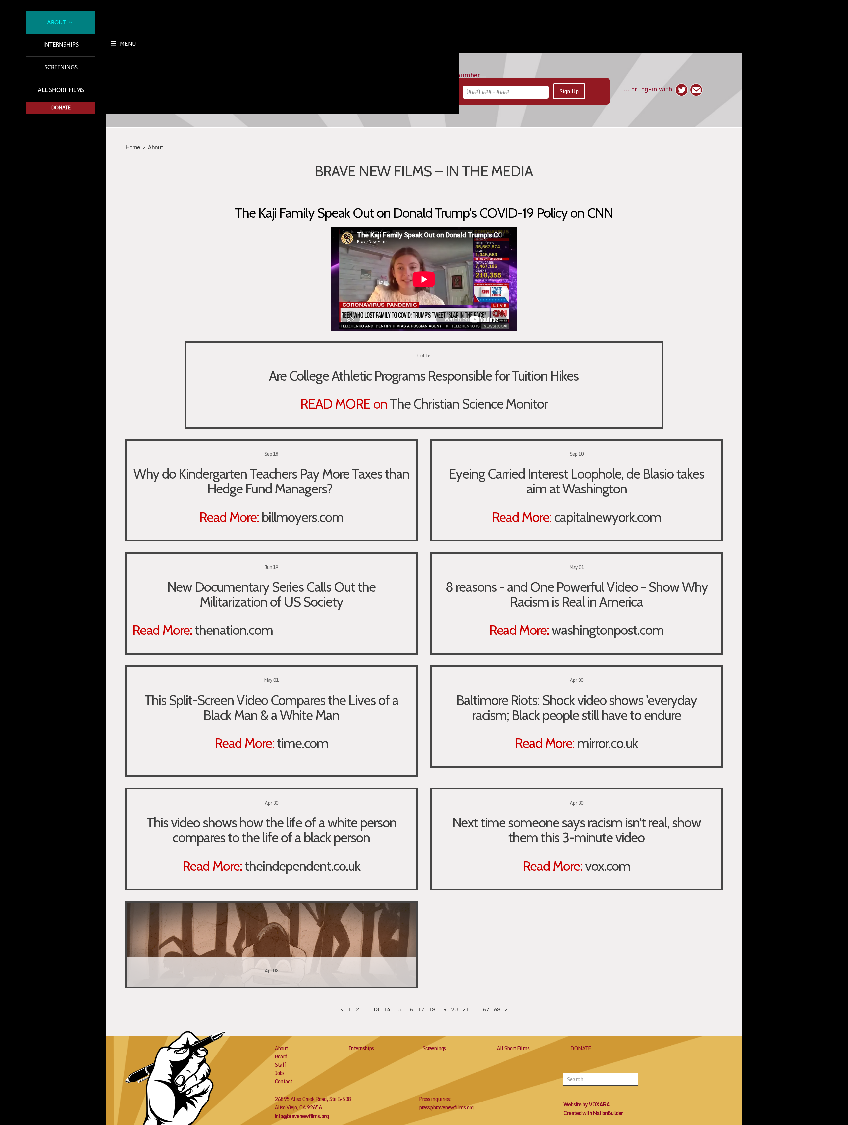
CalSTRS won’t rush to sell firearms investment (271, 935)
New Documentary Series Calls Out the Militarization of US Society (271, 594)
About (57, 23)
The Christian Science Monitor (469, 404)
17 (420, 1009)
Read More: (229, 517)
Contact (283, 1081)
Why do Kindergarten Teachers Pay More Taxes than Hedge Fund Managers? (271, 481)
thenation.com (234, 630)
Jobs (279, 1073)
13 (375, 1009)
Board (281, 1056)
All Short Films (61, 90)
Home (132, 147)
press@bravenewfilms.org (446, 1107)
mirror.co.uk (607, 743)
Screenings (61, 68)
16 (409, 1009)
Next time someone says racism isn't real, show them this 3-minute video (576, 830)
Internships (61, 45)
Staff (280, 1064)
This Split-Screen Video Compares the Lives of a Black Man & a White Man (271, 707)
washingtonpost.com (608, 630)
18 (432, 1009)
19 (443, 1009)
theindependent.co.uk (302, 866)
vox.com (607, 866)
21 (465, 1009)
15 (398, 1009)
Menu (128, 43)
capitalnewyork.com (607, 517)
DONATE (580, 1048)
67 (485, 1009)
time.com (302, 743)
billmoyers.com (303, 517)
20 (454, 1009)
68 (497, 1009)
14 (387, 1009)
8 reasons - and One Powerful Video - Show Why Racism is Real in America (577, 594)
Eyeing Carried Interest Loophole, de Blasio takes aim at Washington (576, 481)
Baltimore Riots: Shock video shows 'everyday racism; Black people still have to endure (576, 707)
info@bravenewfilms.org (302, 1116)
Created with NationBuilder (593, 1113)
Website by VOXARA (586, 1104)
